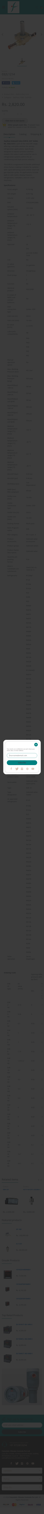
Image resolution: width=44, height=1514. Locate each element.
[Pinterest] (27, 769)
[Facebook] (11, 769)
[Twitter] (16, 769)
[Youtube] (33, 769)
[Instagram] (22, 769)
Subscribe (22, 762)
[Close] (36, 744)
